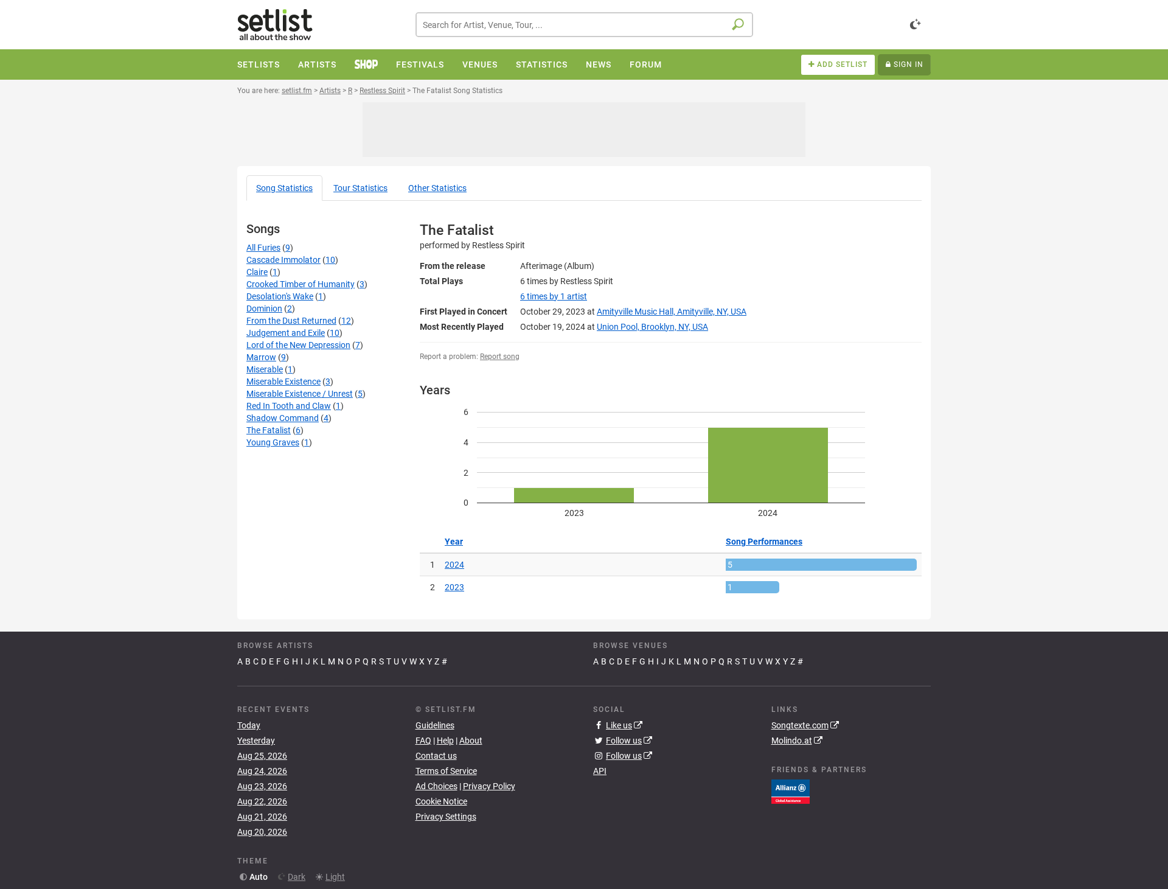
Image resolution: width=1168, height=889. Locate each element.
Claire (257, 272)
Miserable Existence (283, 381)
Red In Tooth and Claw (288, 406)
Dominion (264, 308)
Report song (500, 356)
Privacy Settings (445, 816)
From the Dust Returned (291, 321)
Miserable (264, 369)
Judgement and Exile (285, 333)
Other (437, 188)
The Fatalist (268, 430)
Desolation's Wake (279, 296)
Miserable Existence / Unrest (299, 394)
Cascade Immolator (283, 260)
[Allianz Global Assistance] (790, 791)
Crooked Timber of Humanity (300, 284)
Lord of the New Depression (298, 345)
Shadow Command (282, 418)
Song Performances (764, 541)
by (553, 296)
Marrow (261, 357)
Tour (360, 188)
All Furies (263, 248)
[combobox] (584, 24)
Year (454, 541)
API (600, 771)
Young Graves (272, 442)
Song (284, 188)
